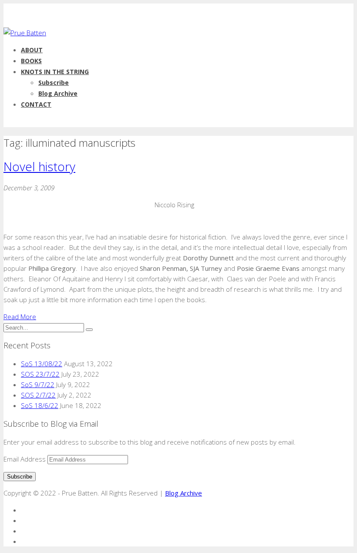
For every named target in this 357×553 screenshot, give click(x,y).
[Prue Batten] (24, 32)
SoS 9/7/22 (37, 384)
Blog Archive (57, 93)
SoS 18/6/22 (39, 405)
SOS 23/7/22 (40, 374)
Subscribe (53, 82)
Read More (19, 316)
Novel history (39, 166)
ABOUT (32, 50)
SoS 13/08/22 (41, 363)
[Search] (89, 329)
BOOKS (31, 61)
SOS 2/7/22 (38, 395)
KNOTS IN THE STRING (55, 71)
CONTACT (36, 104)
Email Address (25, 459)
